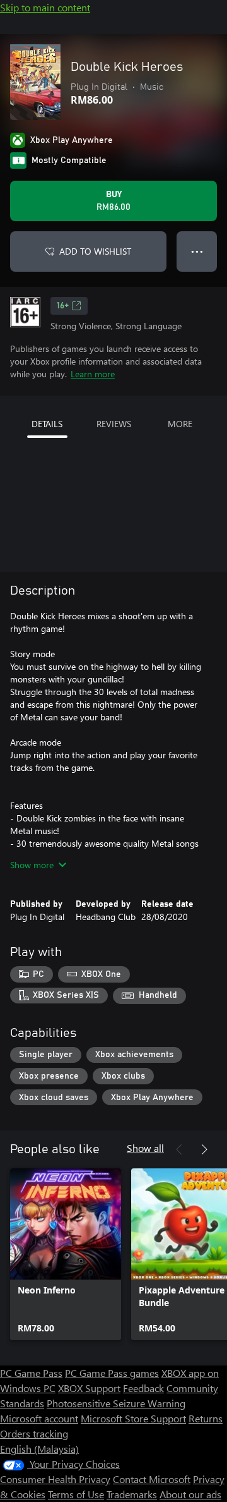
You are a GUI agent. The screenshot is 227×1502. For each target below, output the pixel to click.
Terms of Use (76, 1494)
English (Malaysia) (39, 1448)
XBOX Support (89, 1388)
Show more (32, 865)
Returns (206, 1418)
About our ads (190, 1494)
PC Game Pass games (112, 1372)
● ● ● (197, 251)
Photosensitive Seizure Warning (116, 1403)
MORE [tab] (180, 424)
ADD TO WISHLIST (95, 251)
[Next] (204, 1149)
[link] (65, 1254)
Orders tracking (34, 1433)
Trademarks (132, 1494)
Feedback (143, 1388)
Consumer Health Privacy (55, 1479)
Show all (145, 1147)
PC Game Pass (31, 1372)
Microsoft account (39, 1418)
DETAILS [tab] (47, 424)
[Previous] (179, 1149)
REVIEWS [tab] (113, 424)
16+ (63, 305)
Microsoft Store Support (133, 1418)
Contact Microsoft (151, 1479)
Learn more (93, 374)
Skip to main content (45, 7)
